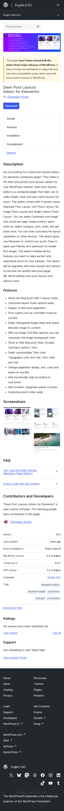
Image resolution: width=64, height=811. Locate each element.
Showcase (40, 678)
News (6, 683)
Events (38, 712)
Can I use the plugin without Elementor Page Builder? (20, 472)
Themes (38, 683)
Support (11, 152)
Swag (39, 723)
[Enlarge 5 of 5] (56, 437)
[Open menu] (58, 5)
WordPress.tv (13, 723)
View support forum (15, 657)
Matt (7, 740)
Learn (6, 706)
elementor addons (50, 585)
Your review (10, 633)
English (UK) (18, 767)
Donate (40, 718)
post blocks (53, 591)
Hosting (8, 689)
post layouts (53, 598)
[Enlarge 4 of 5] (56, 426)
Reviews (12, 127)
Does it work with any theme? (21, 483)
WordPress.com (14, 734)
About (7, 678)
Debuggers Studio (18, 96)
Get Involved (41, 706)
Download (11, 105)
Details (11, 118)
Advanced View (12, 607)
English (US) (54, 577)
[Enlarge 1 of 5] (26, 411)
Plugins (38, 689)
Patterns (39, 695)
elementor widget (36, 591)
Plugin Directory (12, 15)
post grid (40, 598)
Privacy (7, 695)
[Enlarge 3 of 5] (56, 411)
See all (57, 633)
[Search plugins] (38, 26)
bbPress (10, 746)
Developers (10, 718)
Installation (13, 135)
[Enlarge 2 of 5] (26, 431)
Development (15, 144)
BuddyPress (12, 752)
